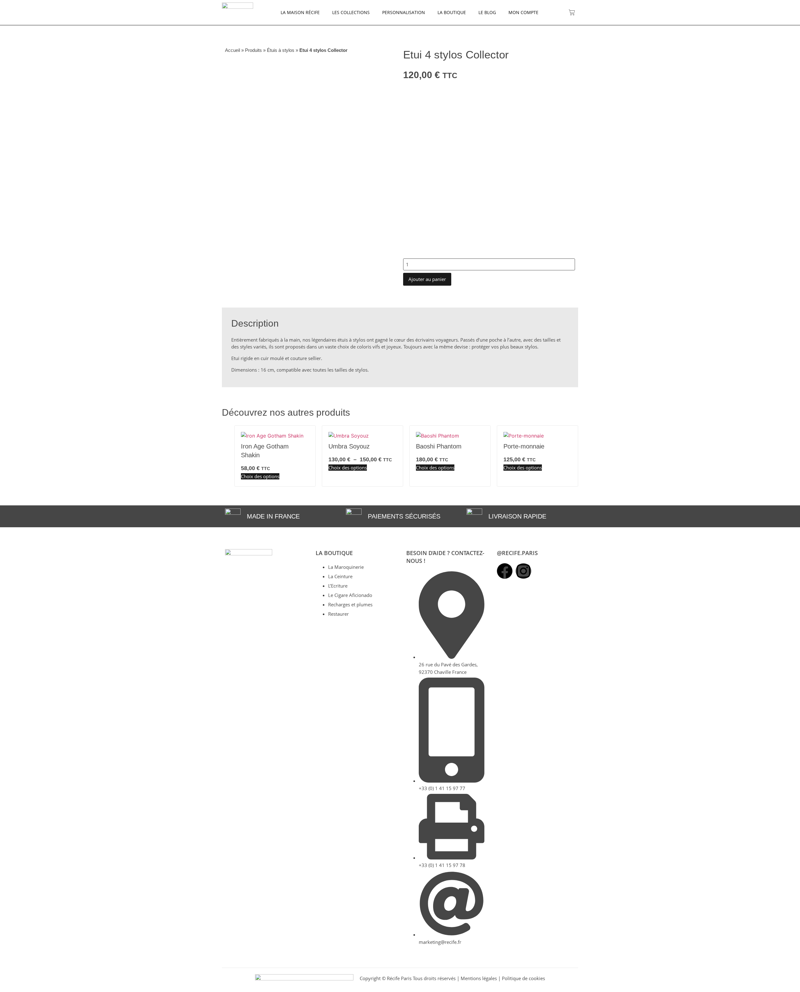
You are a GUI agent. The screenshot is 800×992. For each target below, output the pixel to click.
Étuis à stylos (280, 50)
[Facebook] (504, 571)
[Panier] (572, 12)
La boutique (452, 12)
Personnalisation (403, 12)
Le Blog (487, 12)
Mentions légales (479, 978)
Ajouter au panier (427, 279)
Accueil (232, 50)
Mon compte (523, 12)
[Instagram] (523, 571)
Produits (253, 50)
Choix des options (260, 476)
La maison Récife (300, 12)
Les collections (351, 12)
